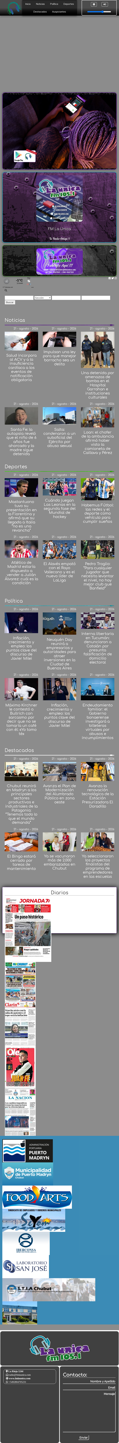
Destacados (40, 11)
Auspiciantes (59, 11)
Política (54, 3)
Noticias (40, 3)
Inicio (28, 3)
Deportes (68, 3)
